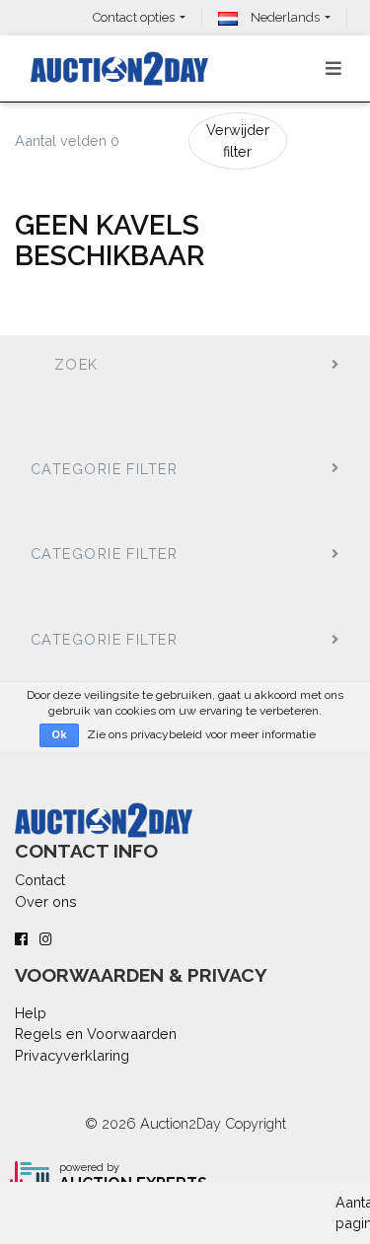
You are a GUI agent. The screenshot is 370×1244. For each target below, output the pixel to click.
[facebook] (21, 939)
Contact (40, 879)
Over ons (46, 901)
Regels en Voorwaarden (96, 1033)
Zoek (76, 364)
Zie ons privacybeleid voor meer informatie (201, 734)
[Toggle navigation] (333, 68)
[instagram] (45, 939)
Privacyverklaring (72, 1055)
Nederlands (284, 17)
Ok (59, 734)
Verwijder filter (237, 140)
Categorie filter (104, 468)
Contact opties (134, 17)
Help (30, 1012)
